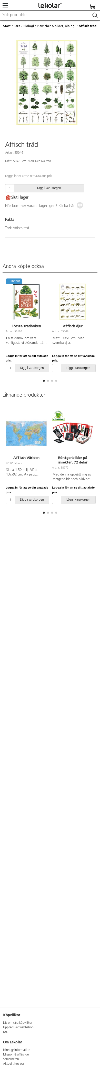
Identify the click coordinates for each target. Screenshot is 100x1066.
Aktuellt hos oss (13, 1063)
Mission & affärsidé (16, 1054)
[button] (44, 381)
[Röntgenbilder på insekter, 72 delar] (72, 433)
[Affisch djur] (72, 302)
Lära (17, 26)
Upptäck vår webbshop (18, 1027)
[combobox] (50, 15)
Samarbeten (11, 1059)
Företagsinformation (16, 1050)
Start (7, 26)
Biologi (29, 26)
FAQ (5, 1032)
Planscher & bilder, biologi (56, 26)
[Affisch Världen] (26, 433)
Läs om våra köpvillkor (17, 1022)
